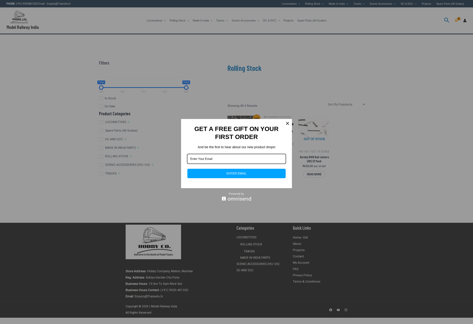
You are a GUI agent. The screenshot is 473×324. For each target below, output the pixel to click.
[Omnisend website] (236, 196)
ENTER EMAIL (236, 173)
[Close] (287, 123)
